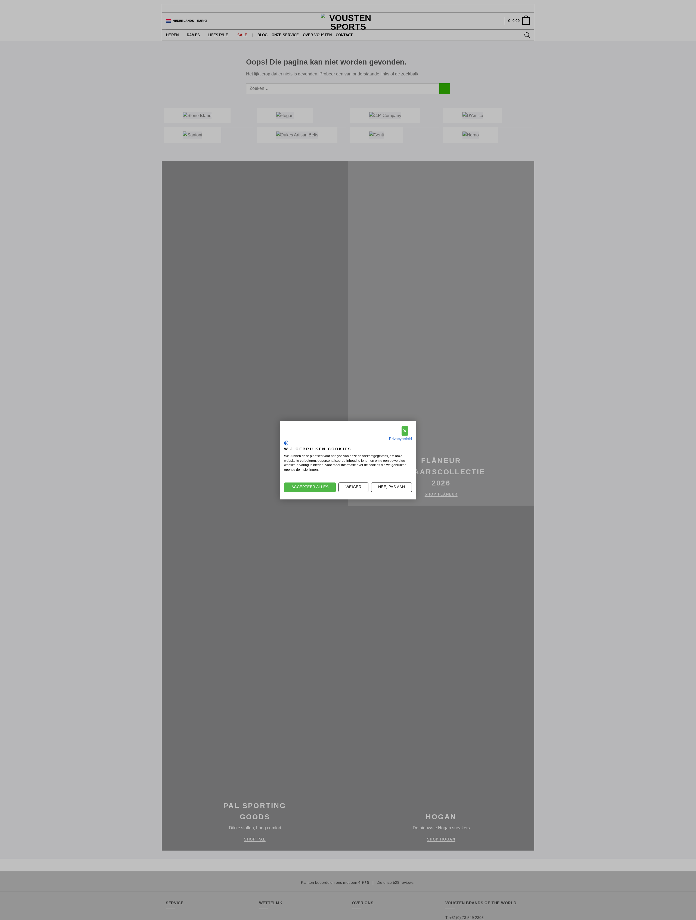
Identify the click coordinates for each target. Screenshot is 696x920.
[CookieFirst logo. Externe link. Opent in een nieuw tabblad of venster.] (286, 443)
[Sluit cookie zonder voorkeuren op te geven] (405, 431)
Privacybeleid (400, 438)
